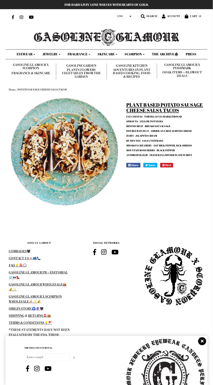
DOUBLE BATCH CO (137, 130)
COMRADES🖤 (20, 251)
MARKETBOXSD (172, 116)
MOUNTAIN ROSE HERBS (140, 150)
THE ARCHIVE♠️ (165, 54)
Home (12, 89)
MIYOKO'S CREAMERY (139, 145)
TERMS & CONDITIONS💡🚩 (30, 323)
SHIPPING (16, 316)
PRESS (191, 54)
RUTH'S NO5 (133, 140)
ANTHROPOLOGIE (137, 155)
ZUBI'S (130, 135)
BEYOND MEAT (134, 126)
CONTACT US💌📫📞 (25, 258)
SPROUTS (132, 121)
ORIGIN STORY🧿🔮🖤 (26, 309)
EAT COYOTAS (134, 116)
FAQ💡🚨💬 (18, 265)
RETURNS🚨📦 (39, 316)
